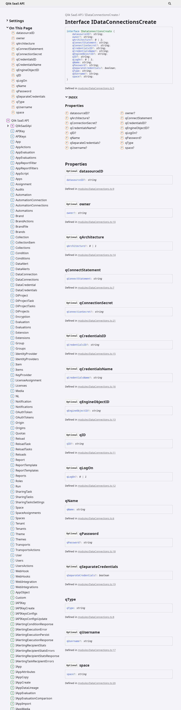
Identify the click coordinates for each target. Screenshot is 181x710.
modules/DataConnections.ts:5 (96, 88)
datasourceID (80, 34)
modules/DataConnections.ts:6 (96, 518)
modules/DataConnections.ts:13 (97, 419)
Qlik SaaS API (15, 3)
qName (75, 62)
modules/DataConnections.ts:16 (97, 386)
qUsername (78, 73)
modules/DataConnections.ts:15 (97, 353)
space (75, 76)
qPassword (78, 65)
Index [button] (73, 97)
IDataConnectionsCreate (101, 15)
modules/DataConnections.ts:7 (96, 287)
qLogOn (76, 59)
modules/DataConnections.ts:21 (97, 320)
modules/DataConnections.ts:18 (97, 551)
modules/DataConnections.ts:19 (97, 584)
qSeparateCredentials (86, 68)
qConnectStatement (84, 42)
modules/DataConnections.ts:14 (97, 255)
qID (74, 56)
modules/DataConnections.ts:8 (96, 617)
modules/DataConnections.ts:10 (97, 222)
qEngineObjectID (83, 53)
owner (75, 37)
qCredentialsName (83, 51)
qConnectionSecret (84, 45)
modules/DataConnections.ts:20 (97, 683)
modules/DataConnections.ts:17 (97, 650)
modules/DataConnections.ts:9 (96, 188)
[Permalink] (106, 171)
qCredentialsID (82, 48)
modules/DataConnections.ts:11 (97, 452)
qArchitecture (81, 39)
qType (75, 70)
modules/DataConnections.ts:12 (97, 485)
